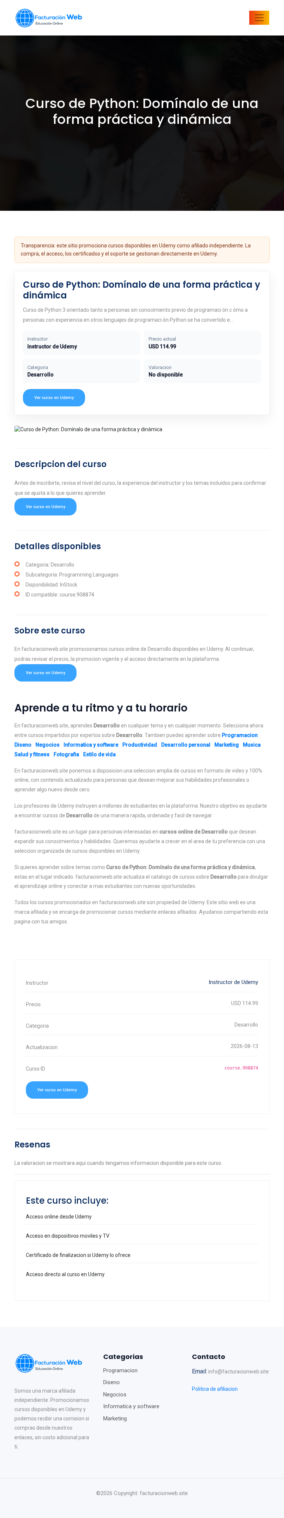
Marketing (226, 745)
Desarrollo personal (185, 745)
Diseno (22, 745)
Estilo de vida (99, 754)
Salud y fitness (32, 754)
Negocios (48, 745)
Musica (252, 745)
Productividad (139, 745)
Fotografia (66, 754)
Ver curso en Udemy (54, 397)
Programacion (240, 735)
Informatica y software (91, 745)
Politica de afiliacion (215, 1389)
